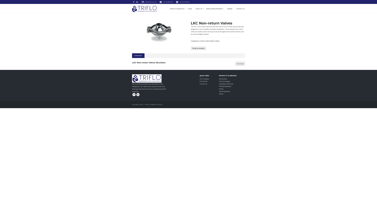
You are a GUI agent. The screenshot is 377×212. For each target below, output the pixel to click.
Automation (223, 79)
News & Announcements (214, 9)
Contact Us (240, 9)
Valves (217, 41)
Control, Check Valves (207, 41)
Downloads (138, 55)
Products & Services (177, 9)
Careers (229, 9)
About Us (199, 9)
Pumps (221, 89)
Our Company (204, 79)
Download (240, 64)
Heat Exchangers (224, 81)
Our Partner (204, 81)
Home (190, 9)
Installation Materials (226, 84)
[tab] (138, 55)
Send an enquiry (198, 48)
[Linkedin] (137, 2)
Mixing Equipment (225, 86)
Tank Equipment (224, 91)
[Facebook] (134, 2)
